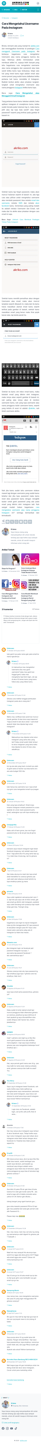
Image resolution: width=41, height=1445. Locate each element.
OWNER (10, 1032)
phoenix (10, 891)
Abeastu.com (12, 942)
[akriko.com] (20, 3)
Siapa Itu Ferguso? (9, 568)
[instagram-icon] (7, 1428)
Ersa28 (9, 1153)
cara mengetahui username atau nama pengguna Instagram (20, 510)
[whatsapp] (16, 522)
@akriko (32, 408)
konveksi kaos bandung (15, 1380)
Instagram (19, 88)
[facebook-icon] (3, 1428)
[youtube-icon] (11, 1428)
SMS (20, 203)
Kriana (14, 661)
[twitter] (12, 522)
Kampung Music (13, 1290)
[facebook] (8, 522)
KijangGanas (11, 1311)
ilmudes (10, 986)
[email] (30, 522)
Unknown (10, 648)
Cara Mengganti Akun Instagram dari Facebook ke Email (10, 596)
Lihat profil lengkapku (11, 1423)
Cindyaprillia (11, 825)
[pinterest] (25, 522)
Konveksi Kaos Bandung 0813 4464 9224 (22, 1359)
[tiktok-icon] (16, 1428)
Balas (10, 687)
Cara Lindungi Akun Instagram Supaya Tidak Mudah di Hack (29, 570)
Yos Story (10, 1081)
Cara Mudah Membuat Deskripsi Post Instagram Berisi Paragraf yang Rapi (29, 597)
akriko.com (35, 46)
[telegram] (21, 522)
